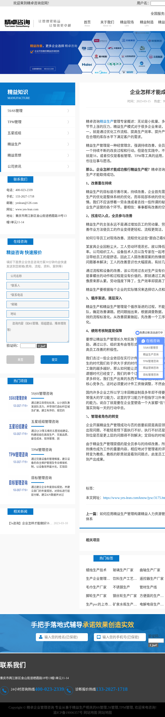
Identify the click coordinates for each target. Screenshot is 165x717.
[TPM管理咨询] (18, 457)
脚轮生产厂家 (96, 596)
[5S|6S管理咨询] (18, 401)
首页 (87, 23)
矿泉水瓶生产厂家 (126, 604)
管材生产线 (148, 587)
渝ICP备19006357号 (68, 712)
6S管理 (101, 707)
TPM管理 (39, 122)
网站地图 (90, 712)
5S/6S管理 (39, 111)
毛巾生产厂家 (96, 587)
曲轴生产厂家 (150, 570)
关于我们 (107, 23)
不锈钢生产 (121, 587)
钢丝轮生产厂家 (125, 596)
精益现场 (127, 23)
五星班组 (39, 133)
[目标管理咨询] (18, 485)
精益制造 (147, 23)
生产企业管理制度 (99, 578)
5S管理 (113, 707)
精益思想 (39, 155)
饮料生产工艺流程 (126, 578)
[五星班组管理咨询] (18, 429)
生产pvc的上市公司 (100, 604)
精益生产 (39, 144)
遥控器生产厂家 (152, 578)
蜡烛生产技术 (96, 570)
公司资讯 (39, 166)
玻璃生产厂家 (123, 570)
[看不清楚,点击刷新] (42, 346)
